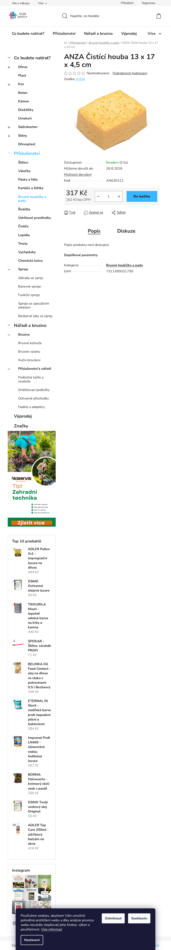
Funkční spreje (29, 295)
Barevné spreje (29, 286)
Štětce (23, 162)
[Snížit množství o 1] (98, 196)
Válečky (24, 171)
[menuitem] (28, 33)
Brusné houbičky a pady (32, 199)
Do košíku (141, 196)
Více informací (51, 929)
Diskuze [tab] (126, 231)
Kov (21, 84)
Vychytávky (27, 252)
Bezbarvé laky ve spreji (35, 316)
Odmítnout (113, 918)
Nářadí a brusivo (30, 325)
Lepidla (24, 235)
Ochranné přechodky (33, 398)
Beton (22, 93)
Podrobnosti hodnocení (130, 73)
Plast (22, 75)
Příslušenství (27, 153)
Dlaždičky (25, 110)
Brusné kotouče (30, 343)
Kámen (23, 101)
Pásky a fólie (28, 179)
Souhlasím (139, 918)
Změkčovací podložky (34, 390)
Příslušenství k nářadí (34, 368)
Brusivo (24, 334)
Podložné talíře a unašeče (30, 379)
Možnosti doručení (78, 174)
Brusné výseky (29, 351)
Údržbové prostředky (34, 218)
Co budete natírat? (32, 58)
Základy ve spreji (30, 278)
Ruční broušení (29, 360)
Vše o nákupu (21, 3)
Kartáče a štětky (30, 188)
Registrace (148, 3)
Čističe (23, 226)
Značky (21, 426)
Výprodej (23, 416)
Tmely (23, 243)
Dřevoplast (26, 144)
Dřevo (22, 67)
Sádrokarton (27, 127)
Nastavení (32, 940)
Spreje (23, 269)
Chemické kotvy (30, 260)
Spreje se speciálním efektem (33, 305)
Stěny (22, 135)
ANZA (80, 79)
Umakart (25, 118)
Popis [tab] (94, 231)
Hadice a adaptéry (31, 407)
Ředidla (24, 209)
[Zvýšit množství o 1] (119, 196)
